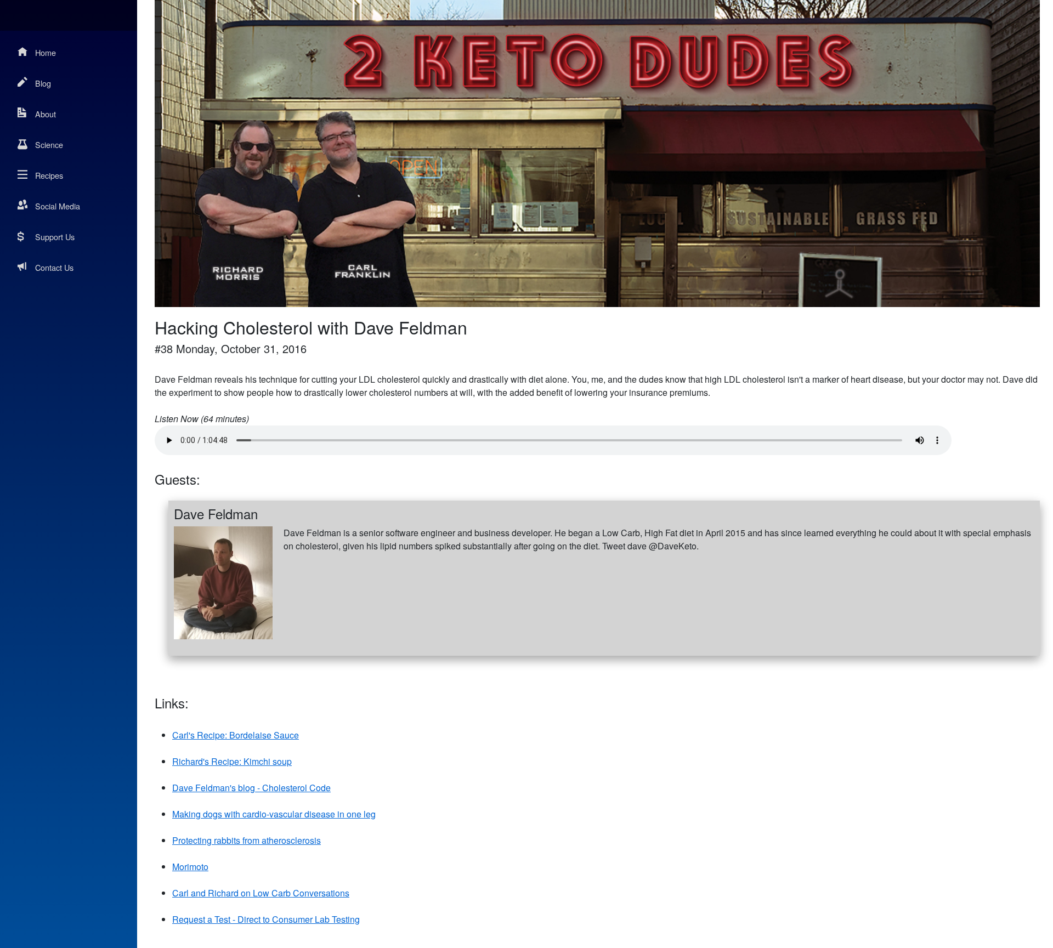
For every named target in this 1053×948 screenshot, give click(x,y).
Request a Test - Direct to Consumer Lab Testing (266, 919)
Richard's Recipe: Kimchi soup (232, 761)
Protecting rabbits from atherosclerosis (246, 840)
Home (45, 52)
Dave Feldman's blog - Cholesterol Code (251, 787)
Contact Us (54, 267)
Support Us (55, 236)
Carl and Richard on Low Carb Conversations (260, 893)
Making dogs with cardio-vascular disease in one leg (274, 814)
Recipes (49, 175)
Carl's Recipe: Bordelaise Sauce (235, 735)
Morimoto (190, 866)
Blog (43, 83)
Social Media (57, 206)
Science (49, 144)
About (45, 114)
